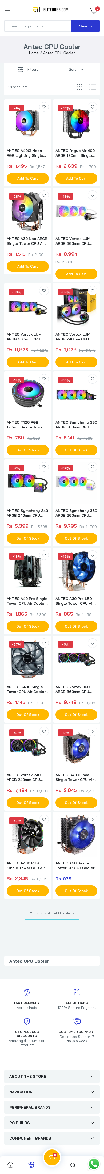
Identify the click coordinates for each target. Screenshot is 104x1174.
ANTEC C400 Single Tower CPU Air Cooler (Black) (26, 689)
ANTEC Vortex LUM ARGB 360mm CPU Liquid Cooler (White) (74, 241)
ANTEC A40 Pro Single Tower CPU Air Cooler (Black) (27, 601)
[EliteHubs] (50, 10)
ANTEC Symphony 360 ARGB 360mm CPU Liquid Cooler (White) (76, 513)
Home (34, 52)
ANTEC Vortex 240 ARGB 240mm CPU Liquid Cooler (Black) (26, 777)
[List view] (92, 87)
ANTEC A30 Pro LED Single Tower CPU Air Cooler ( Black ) (74, 601)
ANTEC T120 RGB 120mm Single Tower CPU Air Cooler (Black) (27, 425)
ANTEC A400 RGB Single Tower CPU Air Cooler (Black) (26, 865)
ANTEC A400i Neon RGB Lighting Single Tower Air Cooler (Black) (25, 153)
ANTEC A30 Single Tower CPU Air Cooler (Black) (74, 865)
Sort (72, 69)
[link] (44, 107)
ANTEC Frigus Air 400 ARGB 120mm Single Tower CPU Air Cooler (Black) (75, 153)
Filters (33, 69)
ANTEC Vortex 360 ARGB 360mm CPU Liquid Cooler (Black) (74, 689)
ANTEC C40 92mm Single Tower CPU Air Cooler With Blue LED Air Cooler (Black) (75, 777)
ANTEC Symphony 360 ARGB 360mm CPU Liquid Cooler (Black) (76, 425)
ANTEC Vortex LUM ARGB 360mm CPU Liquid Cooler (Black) (26, 337)
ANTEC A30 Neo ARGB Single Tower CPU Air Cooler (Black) (27, 241)
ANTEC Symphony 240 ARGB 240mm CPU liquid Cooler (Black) (27, 513)
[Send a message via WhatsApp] (94, 1164)
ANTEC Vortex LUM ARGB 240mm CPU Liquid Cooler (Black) (74, 337)
